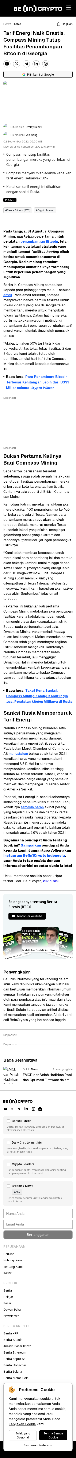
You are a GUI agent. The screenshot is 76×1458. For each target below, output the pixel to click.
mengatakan (18, 753)
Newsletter (11, 1316)
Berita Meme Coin (15, 1378)
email (7, 295)
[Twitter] (16, 64)
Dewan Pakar (12, 1309)
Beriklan (8, 1254)
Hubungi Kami (12, 1260)
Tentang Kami (13, 1267)
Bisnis (17, 24)
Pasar (7, 1303)
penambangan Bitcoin (39, 241)
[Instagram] (45, 64)
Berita (7, 24)
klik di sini (50, 881)
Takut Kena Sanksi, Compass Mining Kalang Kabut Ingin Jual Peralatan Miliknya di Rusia (39, 696)
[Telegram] (26, 64)
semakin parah (32, 807)
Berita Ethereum (14, 1352)
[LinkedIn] (36, 64)
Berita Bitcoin (12, 1340)
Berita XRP (10, 1333)
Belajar (8, 1297)
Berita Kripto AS (14, 1359)
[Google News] (40, 1109)
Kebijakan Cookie (22, 1424)
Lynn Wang (31, 135)
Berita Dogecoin (14, 1365)
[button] (38, 1125)
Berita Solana (12, 1371)
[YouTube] (7, 64)
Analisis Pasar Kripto (17, 1346)
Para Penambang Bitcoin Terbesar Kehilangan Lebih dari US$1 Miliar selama (37, 382)
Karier (7, 1273)
